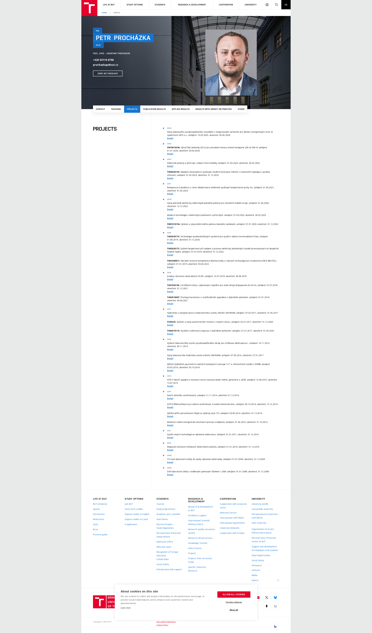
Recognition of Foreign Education (167, 554)
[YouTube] (258, 597)
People (116, 13)
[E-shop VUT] (275, 606)
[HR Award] (275, 626)
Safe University (259, 522)
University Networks (229, 528)
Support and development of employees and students (265, 548)
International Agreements (232, 522)
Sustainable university (262, 509)
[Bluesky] (275, 597)
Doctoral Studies (164, 524)
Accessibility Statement (166, 621)
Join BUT (129, 504)
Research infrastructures (200, 538)
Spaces (96, 509)
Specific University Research (197, 569)
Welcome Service (228, 512)
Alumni (255, 580)
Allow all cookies (234, 594)
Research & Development (192, 4)
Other (241, 109)
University (250, 4)
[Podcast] (266, 606)
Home (104, 13)
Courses (160, 504)
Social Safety (163, 564)
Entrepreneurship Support (169, 569)
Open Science (194, 548)
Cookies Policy (162, 625)
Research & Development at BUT (200, 508)
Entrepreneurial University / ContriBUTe (265, 516)
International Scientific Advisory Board (199, 522)
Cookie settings (234, 602)
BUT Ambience (100, 504)
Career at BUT (259, 541)
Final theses (162, 519)
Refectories (98, 519)
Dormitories (99, 514)
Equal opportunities (261, 555)
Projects (132, 109)
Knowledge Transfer (198, 543)
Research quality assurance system (201, 531)
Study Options (135, 4)
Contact (100, 109)
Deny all (234, 610)
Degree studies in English (137, 514)
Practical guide (100, 534)
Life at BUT (109, 4)
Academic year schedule (168, 514)
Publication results (154, 109)
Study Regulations (165, 528)
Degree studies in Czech (136, 519)
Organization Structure (263, 529)
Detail (170, 138)
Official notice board (261, 532)
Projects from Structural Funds (200, 560)
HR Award (256, 565)
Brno (95, 529)
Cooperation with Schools (232, 533)
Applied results (181, 109)
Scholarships (163, 559)
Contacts (256, 570)
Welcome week (164, 546)
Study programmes (166, 509)
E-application (131, 524)
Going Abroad (163, 536)
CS (286, 4)
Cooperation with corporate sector (233, 506)
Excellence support (197, 515)
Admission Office (165, 541)
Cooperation (226, 4)
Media (254, 575)
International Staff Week (232, 517)
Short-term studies (134, 509)
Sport (95, 524)
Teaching (116, 109)
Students (160, 4)
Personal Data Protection (169, 533)
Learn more (125, 608)
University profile (260, 504)
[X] (266, 597)
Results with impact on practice (214, 109)
